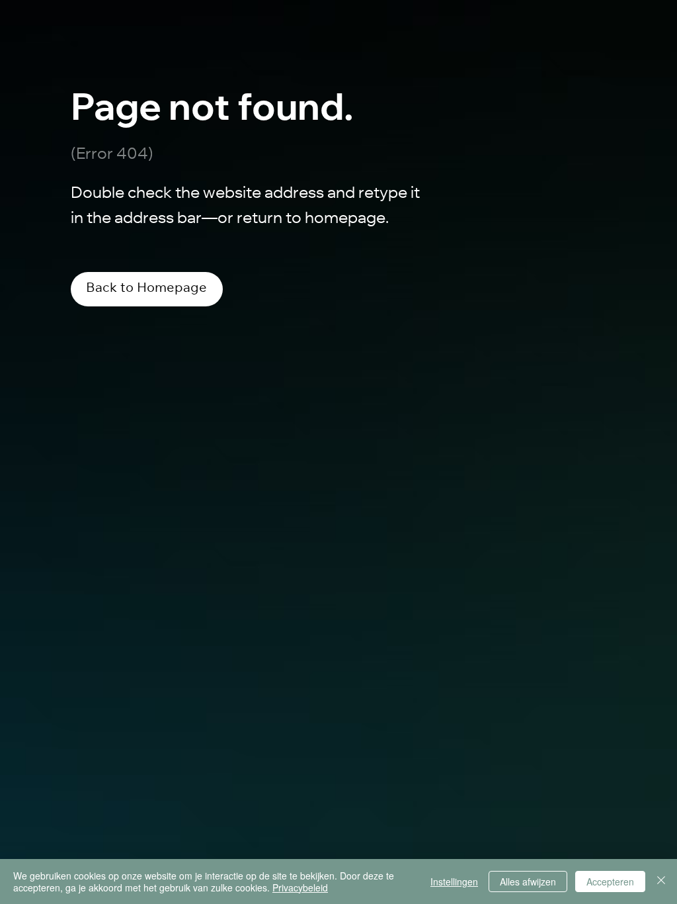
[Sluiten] (661, 881)
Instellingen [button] (454, 881)
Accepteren (610, 881)
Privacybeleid (300, 887)
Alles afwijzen (528, 881)
